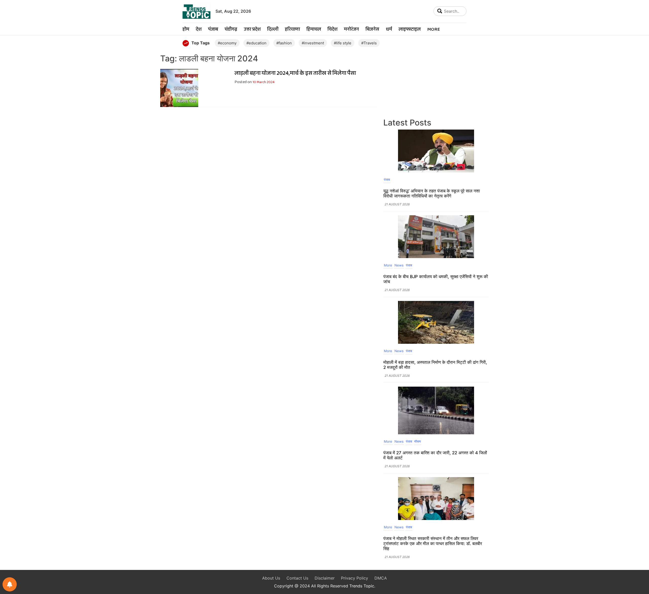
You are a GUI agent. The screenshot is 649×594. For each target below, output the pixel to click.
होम (186, 29)
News (399, 265)
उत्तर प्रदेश (252, 29)
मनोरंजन (351, 29)
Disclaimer (325, 578)
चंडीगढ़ (231, 29)
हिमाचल (314, 29)
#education (256, 43)
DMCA (380, 578)
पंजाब (213, 29)
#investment (313, 43)
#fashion (284, 43)
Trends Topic (361, 585)
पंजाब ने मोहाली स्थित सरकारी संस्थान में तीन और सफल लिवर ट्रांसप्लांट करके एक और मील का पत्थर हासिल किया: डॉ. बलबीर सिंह (432, 543)
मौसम (417, 441)
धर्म (389, 29)
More (433, 29)
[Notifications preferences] (10, 584)
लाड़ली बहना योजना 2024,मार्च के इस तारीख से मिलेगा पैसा (295, 73)
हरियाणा (292, 29)
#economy (227, 43)
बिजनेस (372, 29)
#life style (342, 43)
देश (199, 29)
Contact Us (297, 578)
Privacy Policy (354, 578)
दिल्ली (272, 29)
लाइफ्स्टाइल (410, 29)
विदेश (332, 29)
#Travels (369, 43)
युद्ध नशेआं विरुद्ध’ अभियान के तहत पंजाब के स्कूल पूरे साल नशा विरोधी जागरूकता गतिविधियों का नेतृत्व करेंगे (431, 193)
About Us (271, 578)
